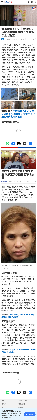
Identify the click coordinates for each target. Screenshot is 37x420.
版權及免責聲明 (22, 400)
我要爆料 (20, 407)
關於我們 (3, 404)
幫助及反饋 (21, 404)
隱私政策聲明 (5, 407)
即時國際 (4, 181)
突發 (3, 39)
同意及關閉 (29, 414)
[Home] (8, 2)
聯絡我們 (3, 400)
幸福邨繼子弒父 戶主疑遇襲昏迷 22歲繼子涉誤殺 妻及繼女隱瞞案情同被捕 (18, 114)
